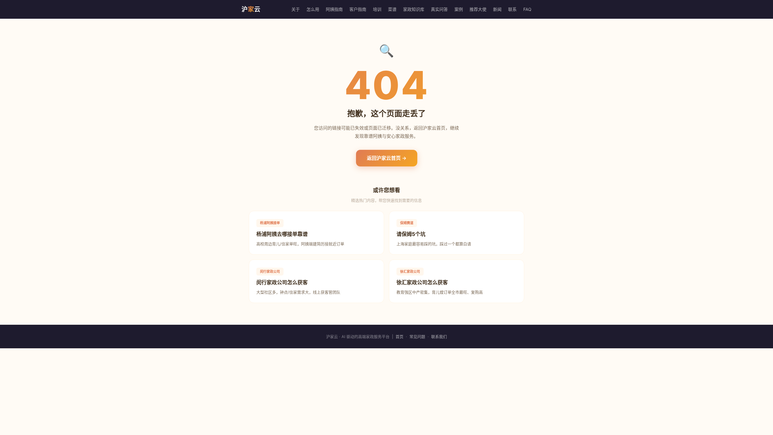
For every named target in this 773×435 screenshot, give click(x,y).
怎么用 (312, 9)
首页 (399, 336)
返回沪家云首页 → (386, 158)
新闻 (497, 9)
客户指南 (357, 9)
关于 (295, 9)
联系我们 (439, 336)
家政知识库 (413, 9)
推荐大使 (478, 9)
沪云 (251, 9)
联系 (512, 9)
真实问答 (439, 9)
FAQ (527, 9)
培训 (377, 9)
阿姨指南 (334, 9)
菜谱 (392, 9)
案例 (458, 9)
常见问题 (417, 336)
